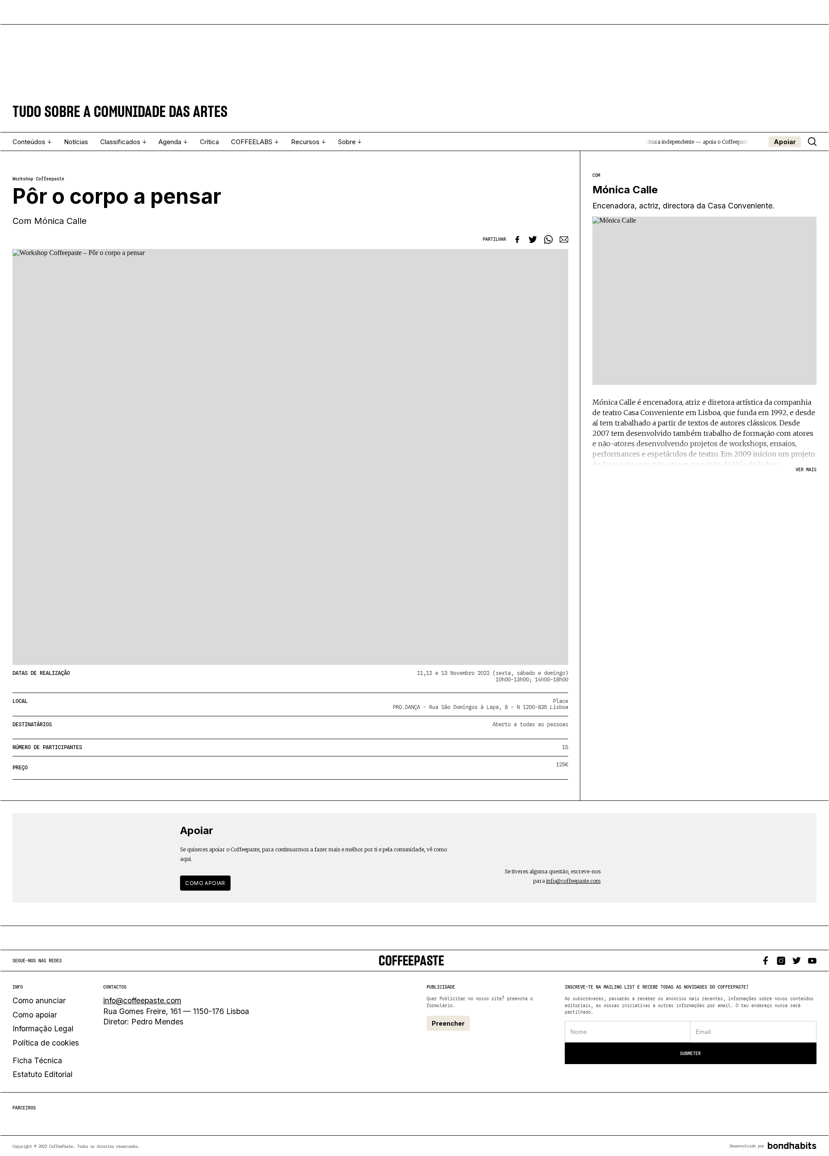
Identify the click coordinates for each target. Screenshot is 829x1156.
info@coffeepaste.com (573, 881)
